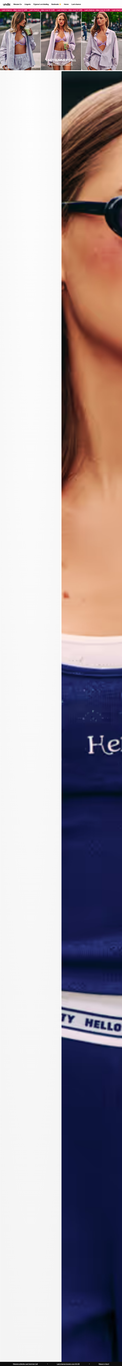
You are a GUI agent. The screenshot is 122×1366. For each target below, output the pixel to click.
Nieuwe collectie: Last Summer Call (25, 1364)
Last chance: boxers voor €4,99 (68, 1364)
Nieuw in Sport (104, 1364)
